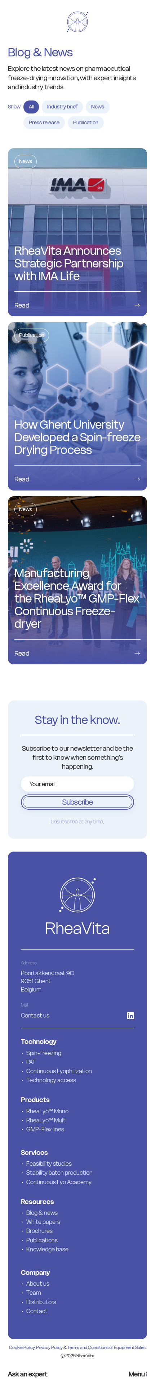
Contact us (35, 1015)
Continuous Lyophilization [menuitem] (59, 1071)
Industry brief (62, 106)
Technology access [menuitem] (51, 1080)
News (97, 106)
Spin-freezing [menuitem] (43, 1053)
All (31, 106)
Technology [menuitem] (38, 1041)
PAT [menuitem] (31, 1062)
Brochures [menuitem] (39, 1230)
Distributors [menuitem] (41, 1302)
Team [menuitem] (33, 1292)
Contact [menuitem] (37, 1311)
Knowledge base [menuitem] (47, 1249)
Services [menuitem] (34, 1152)
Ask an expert (28, 1374)
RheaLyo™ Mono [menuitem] (47, 1111)
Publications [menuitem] (42, 1240)
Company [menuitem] (35, 1272)
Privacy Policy (49, 1347)
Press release (44, 122)
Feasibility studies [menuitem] (49, 1163)
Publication (85, 122)
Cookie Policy (22, 1347)
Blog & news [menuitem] (42, 1212)
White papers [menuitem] (43, 1221)
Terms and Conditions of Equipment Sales (106, 1347)
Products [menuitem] (35, 1100)
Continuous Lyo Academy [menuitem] (59, 1182)
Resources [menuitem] (37, 1201)
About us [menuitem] (37, 1283)
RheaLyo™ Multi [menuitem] (46, 1120)
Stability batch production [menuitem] (59, 1172)
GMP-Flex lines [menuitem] (45, 1129)
